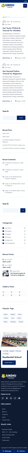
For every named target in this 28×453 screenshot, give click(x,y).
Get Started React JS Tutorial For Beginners (13, 178)
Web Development (10, 243)
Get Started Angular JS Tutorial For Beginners (17, 274)
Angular (13, 314)
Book (19, 314)
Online (19, 318)
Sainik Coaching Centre (8, 435)
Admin (8, 22)
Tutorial (21, 322)
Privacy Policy (6, 420)
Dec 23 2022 (8, 260)
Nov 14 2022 (8, 265)
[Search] (22, 210)
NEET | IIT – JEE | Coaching (9, 432)
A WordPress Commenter (11, 163)
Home (3, 409)
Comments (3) (16, 65)
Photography (8, 231)
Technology (8, 237)
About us (4, 411)
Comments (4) (16, 22)
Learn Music (7, 24)
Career (4, 417)
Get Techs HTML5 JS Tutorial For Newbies (12, 29)
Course (6, 318)
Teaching (13, 322)
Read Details (6, 58)
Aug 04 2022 (16, 271)
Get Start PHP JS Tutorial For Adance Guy (14, 145)
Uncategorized (8, 240)
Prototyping (8, 234)
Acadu (6, 177)
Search (6, 111)
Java (12, 318)
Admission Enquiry (7, 429)
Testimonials (5, 440)
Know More (8, 362)
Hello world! (6, 133)
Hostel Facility (6, 437)
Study (5, 322)
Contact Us (5, 414)
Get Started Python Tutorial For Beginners (12, 72)
